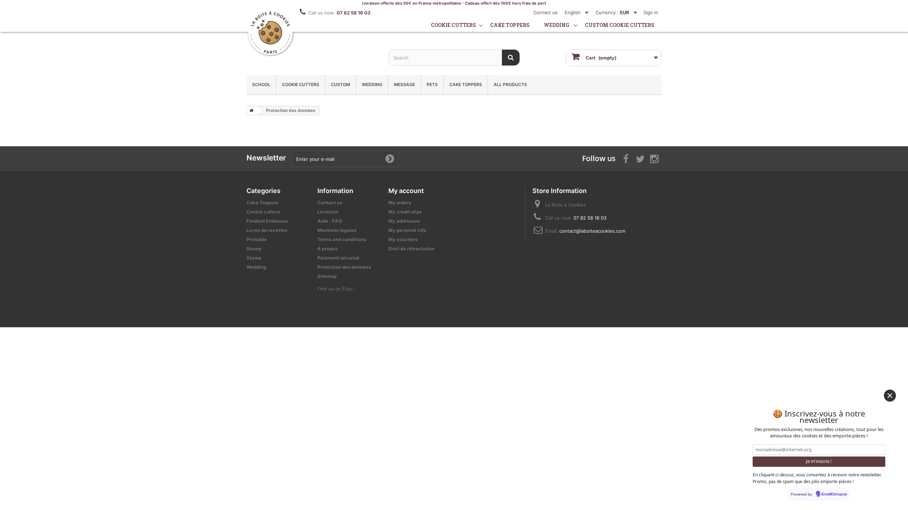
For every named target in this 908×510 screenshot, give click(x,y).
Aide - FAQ (329, 221)
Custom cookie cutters (619, 25)
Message (404, 84)
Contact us (545, 12)
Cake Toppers (465, 84)
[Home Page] (250, 110)
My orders (399, 202)
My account (406, 190)
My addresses (404, 221)
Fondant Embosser (267, 221)
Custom (340, 84)
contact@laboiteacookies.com (592, 231)
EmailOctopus (834, 494)
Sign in (650, 12)
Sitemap (327, 276)
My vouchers (403, 239)
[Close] (890, 396)
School (261, 84)
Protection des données (344, 267)
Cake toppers (510, 25)
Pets (432, 84)
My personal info (407, 230)
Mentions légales (336, 230)
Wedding (556, 25)
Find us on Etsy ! (336, 288)
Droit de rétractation (411, 248)
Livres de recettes (267, 230)
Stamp (254, 248)
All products (510, 84)
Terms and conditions (341, 239)
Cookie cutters (453, 25)
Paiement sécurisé (338, 258)
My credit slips (405, 212)
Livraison (327, 212)
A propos (327, 248)
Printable (257, 239)
